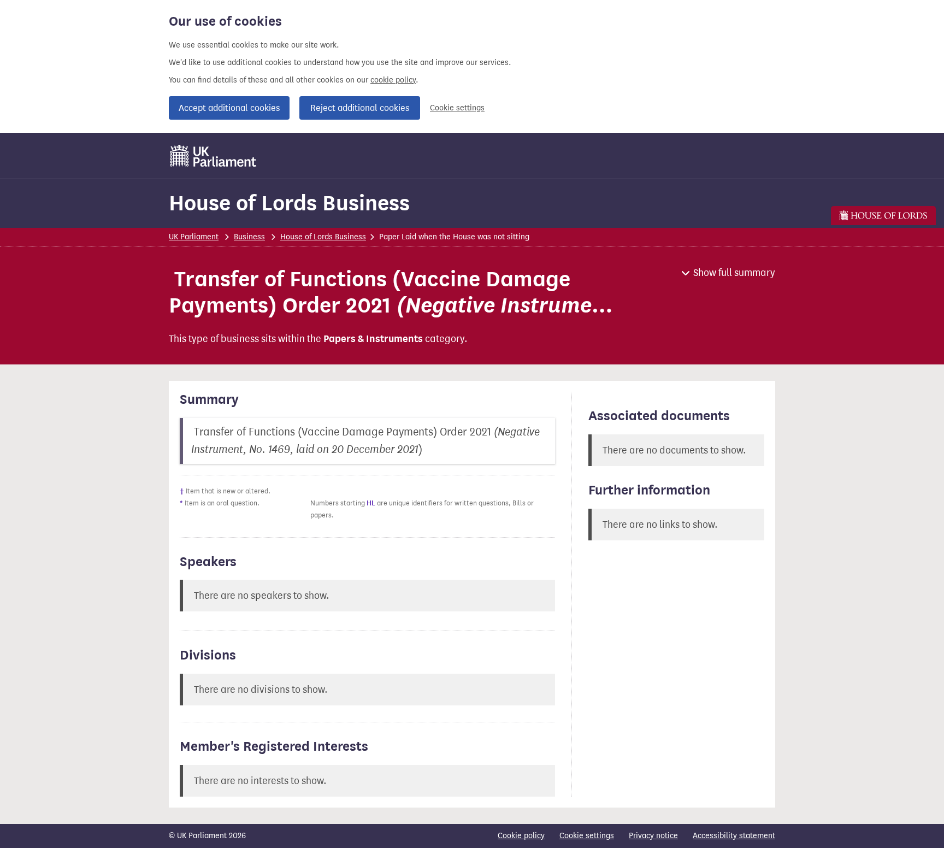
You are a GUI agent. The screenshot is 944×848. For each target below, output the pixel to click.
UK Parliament (194, 237)
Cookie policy (521, 835)
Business (249, 237)
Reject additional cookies (359, 108)
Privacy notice (653, 835)
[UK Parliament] (213, 156)
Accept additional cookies (229, 108)
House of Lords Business (289, 203)
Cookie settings (457, 108)
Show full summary (734, 273)
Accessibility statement (734, 835)
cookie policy (393, 80)
